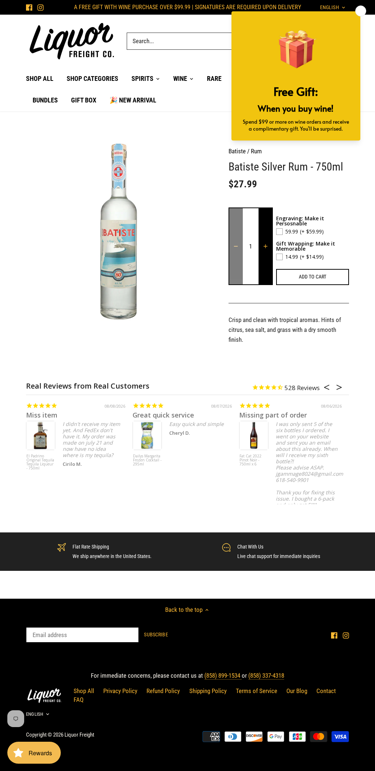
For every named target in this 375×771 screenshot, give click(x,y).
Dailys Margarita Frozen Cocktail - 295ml (147, 460)
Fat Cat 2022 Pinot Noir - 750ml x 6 (250, 460)
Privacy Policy (120, 691)
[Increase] (265, 246)
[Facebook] (29, 7)
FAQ (78, 699)
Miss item (41, 415)
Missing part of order (273, 415)
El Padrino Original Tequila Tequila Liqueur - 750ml (40, 462)
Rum (256, 151)
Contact (326, 691)
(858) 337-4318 (266, 675)
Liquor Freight (79, 734)
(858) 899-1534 (223, 675)
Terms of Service (256, 691)
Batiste (237, 151)
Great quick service (163, 415)
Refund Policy (163, 691)
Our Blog (296, 691)
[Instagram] (40, 7)
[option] (118, 231)
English (34, 714)
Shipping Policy (208, 691)
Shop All (84, 691)
